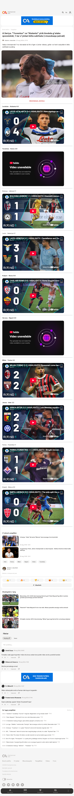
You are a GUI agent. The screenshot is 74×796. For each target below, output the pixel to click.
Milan (19, 562)
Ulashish (38, 585)
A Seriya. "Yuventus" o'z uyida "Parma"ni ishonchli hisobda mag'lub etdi (27, 728)
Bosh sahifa (5, 29)
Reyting (6, 638)
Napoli (26, 562)
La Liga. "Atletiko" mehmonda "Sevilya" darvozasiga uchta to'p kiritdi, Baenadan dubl (31, 724)
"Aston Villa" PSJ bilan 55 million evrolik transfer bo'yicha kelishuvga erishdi (28, 735)
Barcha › (69, 710)
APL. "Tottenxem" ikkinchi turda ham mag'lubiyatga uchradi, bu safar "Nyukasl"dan (30, 731)
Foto (54, 761)
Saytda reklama (6, 774)
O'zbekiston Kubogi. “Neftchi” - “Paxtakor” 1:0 (19, 745)
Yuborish (13, 657)
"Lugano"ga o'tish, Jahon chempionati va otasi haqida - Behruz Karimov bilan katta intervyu (45, 549)
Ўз (66, 12)
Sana (15, 638)
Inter (5, 562)
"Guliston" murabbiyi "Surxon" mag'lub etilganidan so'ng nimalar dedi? (26, 713)
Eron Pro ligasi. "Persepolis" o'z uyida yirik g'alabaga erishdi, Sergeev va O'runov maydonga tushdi (35, 738)
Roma (12, 562)
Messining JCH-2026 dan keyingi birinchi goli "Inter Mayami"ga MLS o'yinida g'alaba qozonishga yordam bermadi (44, 596)
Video (34, 562)
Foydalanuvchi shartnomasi (9, 771)
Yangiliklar (13, 29)
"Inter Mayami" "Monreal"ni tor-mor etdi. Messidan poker (22, 717)
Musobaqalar (27, 761)
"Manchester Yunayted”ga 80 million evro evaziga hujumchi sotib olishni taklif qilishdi (31, 742)
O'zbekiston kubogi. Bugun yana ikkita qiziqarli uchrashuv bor (24, 721)
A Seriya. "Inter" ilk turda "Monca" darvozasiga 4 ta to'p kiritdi (39, 537)
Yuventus (42, 562)
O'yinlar (16, 761)
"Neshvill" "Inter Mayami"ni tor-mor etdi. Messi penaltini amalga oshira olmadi (44, 607)
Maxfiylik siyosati (7, 768)
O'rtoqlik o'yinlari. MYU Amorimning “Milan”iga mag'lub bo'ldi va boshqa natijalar (45, 619)
